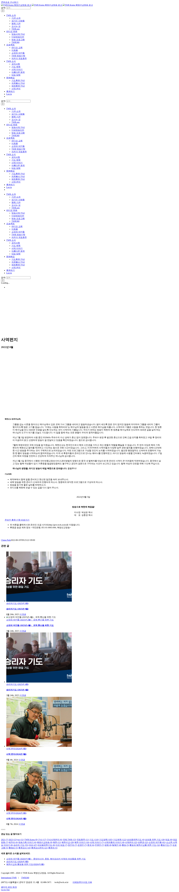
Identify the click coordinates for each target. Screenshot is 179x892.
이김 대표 (61, 845)
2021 (4, 840)
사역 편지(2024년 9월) (16, 749)
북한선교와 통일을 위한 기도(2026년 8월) (25, 864)
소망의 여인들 (157, 842)
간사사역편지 (54, 840)
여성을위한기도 (46, 845)
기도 (94, 840)
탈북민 (116, 845)
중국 (90, 845)
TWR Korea (31, 840)
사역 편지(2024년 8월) (16, 813)
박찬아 (13, 842)
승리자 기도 (20, 845)
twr (20, 840)
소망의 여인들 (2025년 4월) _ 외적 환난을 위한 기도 (30, 620)
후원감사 (24, 848)
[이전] (2, 829)
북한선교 (68, 842)
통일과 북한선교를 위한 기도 (144, 845)
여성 (33, 845)
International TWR (9, 878)
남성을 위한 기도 (155, 840)
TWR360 (25, 878)
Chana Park (6, 540)
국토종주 (83, 840)
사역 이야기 (97, 842)
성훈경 (143, 842)
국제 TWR (69, 840)
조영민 (82, 845)
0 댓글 (23, 614)
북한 (57, 842)
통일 (125, 845)
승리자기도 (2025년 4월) (17, 684)
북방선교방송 (44, 842)
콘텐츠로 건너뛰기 (9, 2)
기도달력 (106, 840)
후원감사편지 (39, 848)
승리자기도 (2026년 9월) (17, 861)
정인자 (72, 845)
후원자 (52, 848)
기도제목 (119, 840)
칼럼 (108, 845)
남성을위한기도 (136, 840)
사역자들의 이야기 (114, 842)
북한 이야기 (81, 842)
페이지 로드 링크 (9, 887)
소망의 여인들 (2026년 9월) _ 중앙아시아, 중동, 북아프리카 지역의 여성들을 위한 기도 (46, 859)
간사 (42, 840)
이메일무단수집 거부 (82, 882)
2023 (13, 840)
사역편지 (131, 842)
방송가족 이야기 (27, 842)
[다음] (4, 829)
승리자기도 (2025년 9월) (17, 603)
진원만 (99, 845)
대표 (168, 840)
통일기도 (166, 845)
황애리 (13, 848)
